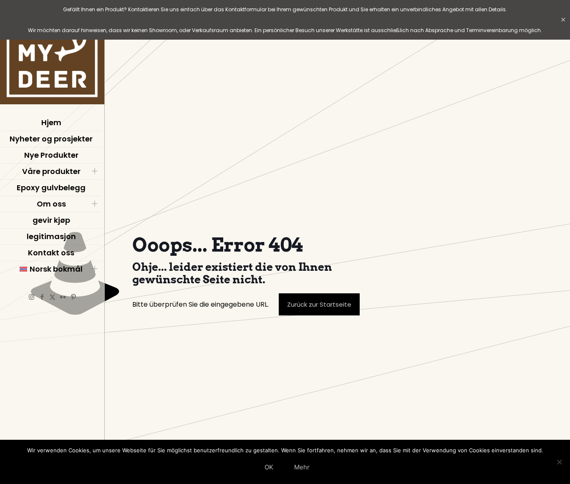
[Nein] (559, 462)
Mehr (302, 467)
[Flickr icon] (63, 296)
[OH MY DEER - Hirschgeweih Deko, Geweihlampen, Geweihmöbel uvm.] (52, 54)
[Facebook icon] (42, 296)
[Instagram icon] (31, 296)
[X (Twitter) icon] (52, 296)
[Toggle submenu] (94, 171)
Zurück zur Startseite (319, 304)
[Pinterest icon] (73, 296)
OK (269, 467)
